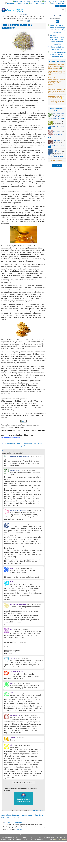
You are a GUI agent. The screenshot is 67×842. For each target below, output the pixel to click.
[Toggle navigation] (63, 10)
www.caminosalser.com (28, 835)
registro (63, 6)
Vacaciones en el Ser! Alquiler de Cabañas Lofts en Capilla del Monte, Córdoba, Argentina (56, 90)
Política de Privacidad (41, 835)
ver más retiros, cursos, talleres (57, 102)
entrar (57, 6)
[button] (5, 445)
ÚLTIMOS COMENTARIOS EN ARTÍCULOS (57, 109)
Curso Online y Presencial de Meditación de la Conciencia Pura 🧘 (56, 73)
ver (62, 118)
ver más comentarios (57, 160)
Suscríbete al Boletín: (57, 16)
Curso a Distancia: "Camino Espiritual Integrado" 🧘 (56, 97)
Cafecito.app (57, 165)
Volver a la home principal (11, 817)
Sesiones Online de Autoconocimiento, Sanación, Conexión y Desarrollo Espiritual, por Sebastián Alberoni (57, 81)
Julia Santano (14, 470)
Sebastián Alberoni (14, 822)
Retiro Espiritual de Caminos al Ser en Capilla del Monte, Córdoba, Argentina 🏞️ (56, 66)
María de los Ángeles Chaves (19, 456)
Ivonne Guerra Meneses (18, 510)
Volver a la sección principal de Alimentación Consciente (22, 815)
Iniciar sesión (38, 810)
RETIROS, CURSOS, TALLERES (57, 61)
